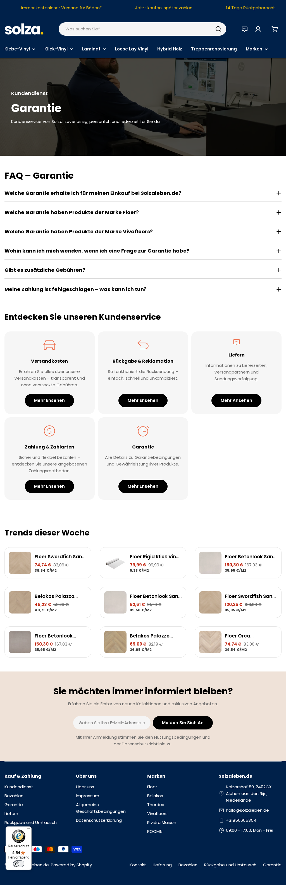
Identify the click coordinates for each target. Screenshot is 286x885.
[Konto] (258, 29)
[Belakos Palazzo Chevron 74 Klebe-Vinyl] (20, 602)
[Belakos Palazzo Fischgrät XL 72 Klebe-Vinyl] (115, 642)
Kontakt (138, 865)
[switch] (18, 863)
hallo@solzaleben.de (247, 810)
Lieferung (162, 865)
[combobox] (142, 29)
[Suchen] (218, 29)
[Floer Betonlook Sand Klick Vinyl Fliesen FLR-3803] (115, 602)
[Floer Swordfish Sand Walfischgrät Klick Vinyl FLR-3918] (20, 563)
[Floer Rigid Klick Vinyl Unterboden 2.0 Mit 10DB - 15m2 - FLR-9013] (115, 563)
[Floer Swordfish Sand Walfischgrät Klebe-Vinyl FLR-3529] (210, 602)
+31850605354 (241, 820)
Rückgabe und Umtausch (230, 865)
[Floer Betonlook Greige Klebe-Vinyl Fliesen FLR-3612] (20, 642)
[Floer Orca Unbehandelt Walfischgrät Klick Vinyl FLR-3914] (210, 642)
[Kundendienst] (244, 29)
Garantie (272, 865)
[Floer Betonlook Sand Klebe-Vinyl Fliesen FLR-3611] (210, 563)
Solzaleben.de (34, 865)
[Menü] (28, 829)
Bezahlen (187, 865)
